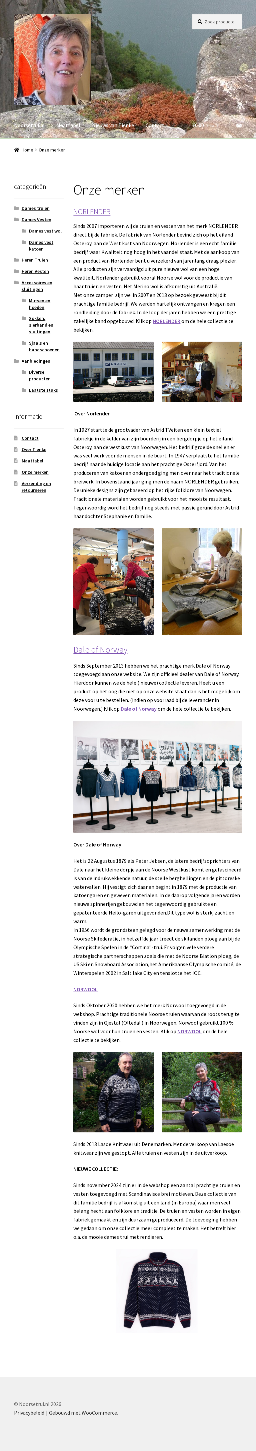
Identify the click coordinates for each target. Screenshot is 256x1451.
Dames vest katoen (41, 245)
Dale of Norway (100, 649)
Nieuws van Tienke (113, 125)
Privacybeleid (29, 1412)
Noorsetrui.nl (29, 125)
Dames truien (36, 208)
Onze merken (35, 472)
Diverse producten (40, 375)
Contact (155, 125)
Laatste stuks (43, 390)
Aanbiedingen (36, 361)
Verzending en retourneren (36, 486)
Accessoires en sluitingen (37, 286)
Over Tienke (34, 449)
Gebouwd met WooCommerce (83, 1412)
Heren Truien (35, 260)
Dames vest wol (45, 231)
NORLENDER (91, 211)
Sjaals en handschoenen (44, 346)
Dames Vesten (36, 220)
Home (27, 150)
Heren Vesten (35, 271)
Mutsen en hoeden (39, 304)
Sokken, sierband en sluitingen (41, 325)
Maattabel (68, 125)
